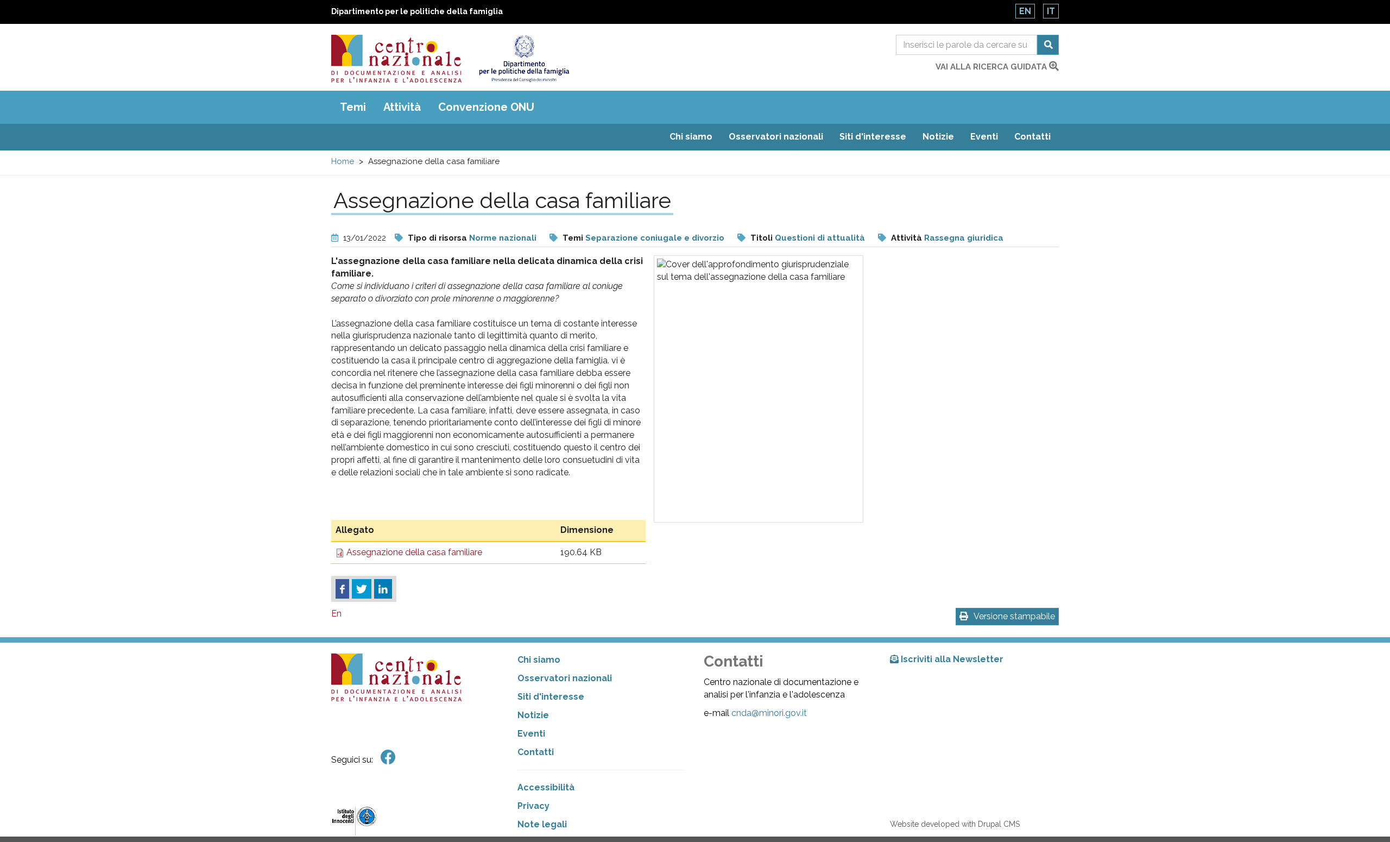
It (1051, 11)
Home (342, 161)
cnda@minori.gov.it (769, 713)
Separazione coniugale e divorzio (654, 238)
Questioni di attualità (820, 238)
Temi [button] (353, 107)
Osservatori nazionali (776, 136)
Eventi (984, 136)
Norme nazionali (502, 238)
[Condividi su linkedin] (383, 589)
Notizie (938, 136)
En (1025, 11)
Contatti (1032, 136)
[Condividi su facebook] (342, 589)
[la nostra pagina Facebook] (388, 757)
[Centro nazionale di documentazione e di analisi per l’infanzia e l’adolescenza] (396, 59)
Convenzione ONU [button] (486, 107)
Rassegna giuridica (963, 238)
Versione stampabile (1014, 616)
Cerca (1048, 45)
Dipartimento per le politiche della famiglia (417, 11)
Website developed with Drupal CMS (955, 824)
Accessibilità (545, 787)
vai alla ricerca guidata (992, 67)
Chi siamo (690, 136)
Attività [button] (402, 107)
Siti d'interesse (872, 136)
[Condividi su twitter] (361, 589)
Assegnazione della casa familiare (414, 552)
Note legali (542, 824)
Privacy (533, 806)
